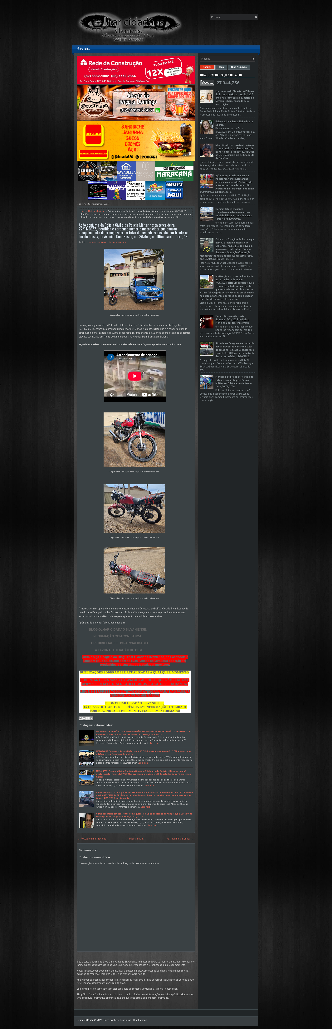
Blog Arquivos (239, 67)
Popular (207, 67)
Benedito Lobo (122, 1020)
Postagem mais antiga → (180, 838)
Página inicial (83, 49)
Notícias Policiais (96, 210)
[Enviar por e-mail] (80, 718)
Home (83, 210)
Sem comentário (117, 241)
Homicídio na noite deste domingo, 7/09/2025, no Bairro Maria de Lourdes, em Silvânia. (232, 319)
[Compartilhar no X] (88, 718)
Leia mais (154, 742)
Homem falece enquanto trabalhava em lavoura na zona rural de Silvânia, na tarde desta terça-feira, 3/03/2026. (233, 213)
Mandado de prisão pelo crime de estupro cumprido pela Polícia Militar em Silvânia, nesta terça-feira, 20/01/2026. (234, 381)
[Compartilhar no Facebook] (91, 718)
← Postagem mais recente (92, 838)
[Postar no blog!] (84, 718)
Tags (221, 67)
